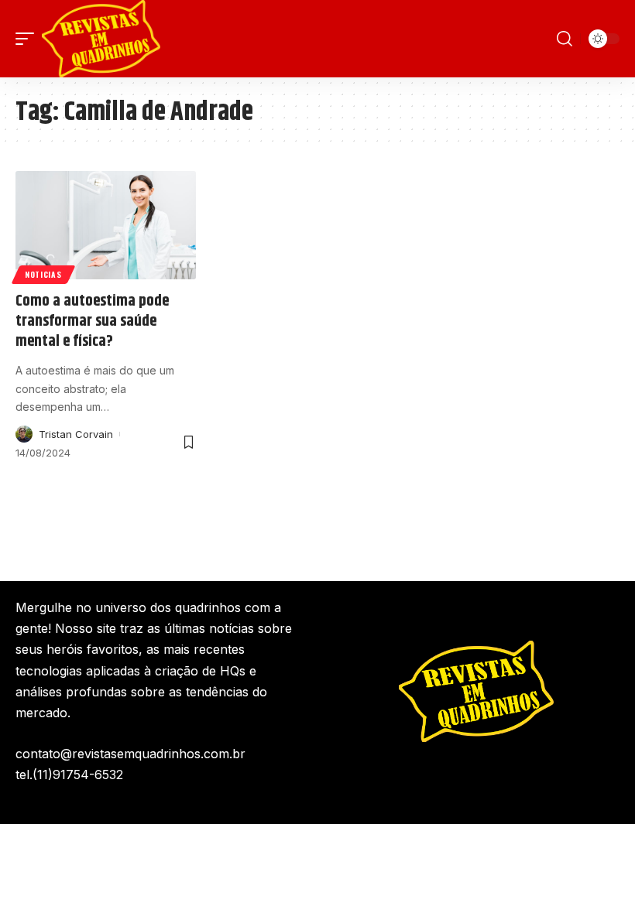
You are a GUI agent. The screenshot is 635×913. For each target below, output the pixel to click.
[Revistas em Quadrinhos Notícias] (101, 38)
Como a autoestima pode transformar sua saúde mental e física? (92, 321)
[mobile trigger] (28, 38)
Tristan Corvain (76, 434)
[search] (564, 39)
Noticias (43, 274)
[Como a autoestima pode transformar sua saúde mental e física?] (105, 225)
